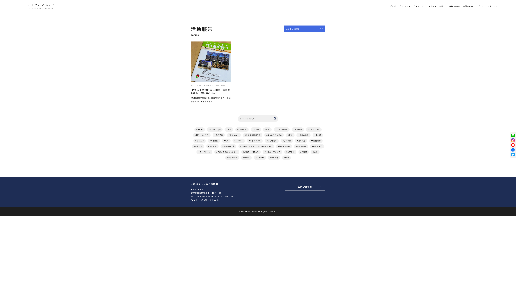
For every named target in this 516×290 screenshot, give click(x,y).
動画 (441, 6)
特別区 (247, 157)
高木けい (298, 129)
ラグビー (239, 140)
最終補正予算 (284, 146)
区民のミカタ (314, 129)
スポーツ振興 (282, 129)
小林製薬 (287, 140)
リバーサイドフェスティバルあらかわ (256, 146)
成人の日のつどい (274, 135)
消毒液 (304, 152)
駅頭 (287, 157)
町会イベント (255, 140)
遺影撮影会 (301, 146)
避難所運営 (317, 146)
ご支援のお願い (453, 6)
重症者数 (291, 152)
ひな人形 (200, 140)
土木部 (318, 135)
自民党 (200, 129)
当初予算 (219, 135)
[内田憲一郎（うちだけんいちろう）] (40, 7)
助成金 (256, 129)
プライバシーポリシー (487, 6)
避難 (291, 135)
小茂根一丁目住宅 (273, 152)
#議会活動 (316, 140)
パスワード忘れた (251, 152)
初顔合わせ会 (229, 146)
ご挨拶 (393, 6)
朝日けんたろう (202, 135)
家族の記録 (304, 135)
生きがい (260, 157)
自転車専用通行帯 (253, 135)
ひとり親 (213, 146)
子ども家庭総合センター (227, 152)
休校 (316, 152)
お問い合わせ (469, 6)
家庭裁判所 (232, 157)
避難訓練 (274, 157)
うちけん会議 (215, 129)
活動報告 (432, 6)
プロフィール (405, 6)
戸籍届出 (214, 140)
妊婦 (227, 140)
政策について (419, 6)
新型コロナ (234, 135)
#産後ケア (242, 129)
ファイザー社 (205, 152)
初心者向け (272, 140)
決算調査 (301, 140)
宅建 (268, 129)
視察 (229, 129)
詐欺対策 (198, 146)
